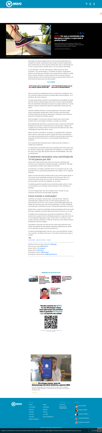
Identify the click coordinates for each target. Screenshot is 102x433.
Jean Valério (82, 405)
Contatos (62, 404)
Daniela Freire (83, 410)
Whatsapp (54, 244)
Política (31, 414)
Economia (46, 407)
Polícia (45, 412)
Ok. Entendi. (95, 430)
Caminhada (31, 240)
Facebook (46, 252)
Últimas (31, 416)
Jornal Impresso (34, 419)
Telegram (45, 246)
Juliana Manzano (84, 418)
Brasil (45, 404)
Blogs (31, 404)
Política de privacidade (63, 407)
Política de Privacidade (51, 331)
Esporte (31, 409)
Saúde (49, 240)
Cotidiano (32, 407)
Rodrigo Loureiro (84, 422)
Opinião (31, 412)
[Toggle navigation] (94, 4)
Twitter (41, 250)
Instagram (42, 248)
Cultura (45, 414)
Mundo (45, 409)
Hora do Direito (83, 414)
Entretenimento (48, 416)
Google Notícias (52, 254)
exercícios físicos (41, 240)
